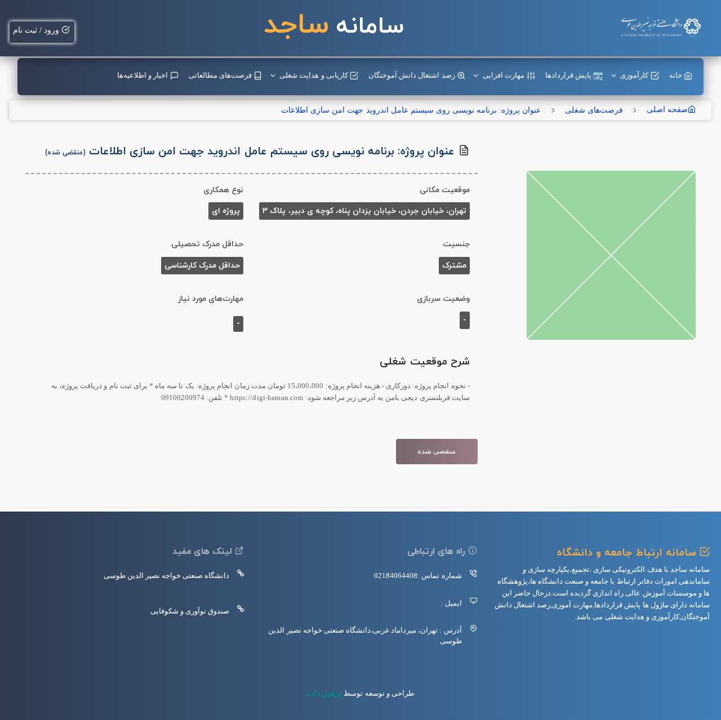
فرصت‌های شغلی (594, 110)
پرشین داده (324, 693)
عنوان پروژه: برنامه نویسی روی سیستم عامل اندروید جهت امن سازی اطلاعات (411, 110)
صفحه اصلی (667, 109)
